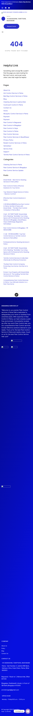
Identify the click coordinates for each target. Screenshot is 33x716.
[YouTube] (9, 8)
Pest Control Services (11, 134)
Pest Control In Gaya (10, 128)
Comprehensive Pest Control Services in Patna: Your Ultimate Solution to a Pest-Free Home (15, 282)
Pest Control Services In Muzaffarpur (16, 137)
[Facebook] (6, 8)
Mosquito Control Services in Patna (15, 114)
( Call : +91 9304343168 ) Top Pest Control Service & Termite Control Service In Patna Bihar (14, 236)
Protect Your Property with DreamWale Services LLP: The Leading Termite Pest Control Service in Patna (16, 274)
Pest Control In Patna (10, 131)
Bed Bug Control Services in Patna (15, 96)
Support (6, 152)
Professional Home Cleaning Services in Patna (16, 243)
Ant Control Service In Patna (13, 93)
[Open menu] (2, 32)
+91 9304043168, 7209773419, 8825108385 (16, 663)
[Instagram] (2, 8)
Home (5, 111)
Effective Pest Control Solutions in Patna (14, 199)
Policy (3, 648)
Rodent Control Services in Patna (14, 143)
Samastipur (7, 146)
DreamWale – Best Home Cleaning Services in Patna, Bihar (14, 181)
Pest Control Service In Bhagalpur (15, 167)
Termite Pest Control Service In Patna (16, 155)
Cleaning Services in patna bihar (14, 102)
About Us (6, 90)
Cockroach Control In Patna (13, 105)
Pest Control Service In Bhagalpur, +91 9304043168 (15, 229)
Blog (5, 99)
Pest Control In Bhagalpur (12, 125)
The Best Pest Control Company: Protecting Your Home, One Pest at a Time (15, 266)
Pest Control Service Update (13, 170)
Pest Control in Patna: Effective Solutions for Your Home (13, 187)
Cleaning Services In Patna (12, 164)
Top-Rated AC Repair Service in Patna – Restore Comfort (15, 193)
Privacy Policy (8, 140)
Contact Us (7, 108)
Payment (6, 116)
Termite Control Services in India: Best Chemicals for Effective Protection (15, 259)
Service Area (7, 149)
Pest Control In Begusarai (12, 122)
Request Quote (11, 26)
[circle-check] (16, 294)
